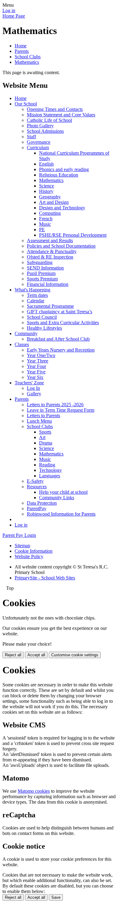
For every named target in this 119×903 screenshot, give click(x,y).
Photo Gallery (40, 125)
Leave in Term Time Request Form (60, 410)
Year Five (36, 371)
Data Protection (42, 503)
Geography (50, 196)
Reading (47, 464)
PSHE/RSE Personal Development (72, 235)
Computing (50, 213)
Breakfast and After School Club (58, 339)
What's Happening (32, 289)
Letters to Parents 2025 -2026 (55, 404)
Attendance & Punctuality (52, 251)
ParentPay (36, 508)
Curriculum (38, 147)
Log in (8, 10)
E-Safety (35, 481)
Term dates (37, 295)
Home (21, 45)
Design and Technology (62, 207)
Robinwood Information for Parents (61, 514)
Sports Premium (42, 278)
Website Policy (29, 556)
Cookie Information (33, 551)
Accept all (36, 655)
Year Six (35, 377)
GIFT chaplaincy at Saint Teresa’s (59, 311)
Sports (45, 431)
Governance (38, 142)
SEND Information (45, 267)
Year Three (37, 360)
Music (45, 224)
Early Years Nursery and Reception (61, 349)
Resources (37, 486)
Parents (22, 51)
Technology (50, 470)
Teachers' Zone (29, 382)
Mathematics (27, 62)
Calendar (35, 300)
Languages (49, 475)
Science (46, 185)
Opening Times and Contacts (55, 109)
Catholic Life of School (49, 120)
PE (42, 229)
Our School (26, 103)
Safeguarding (39, 262)
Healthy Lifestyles (44, 328)
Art (42, 437)
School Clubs (28, 56)
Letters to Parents (43, 415)
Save (55, 897)
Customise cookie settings (74, 655)
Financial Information (47, 284)
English (46, 164)
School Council (42, 317)
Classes (22, 344)
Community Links (56, 497)
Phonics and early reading (64, 169)
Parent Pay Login (19, 535)
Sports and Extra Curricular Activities (63, 322)
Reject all (13, 655)
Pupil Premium (41, 273)
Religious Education (58, 174)
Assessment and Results (50, 240)
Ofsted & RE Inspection (50, 256)
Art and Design (54, 202)
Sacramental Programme (50, 306)
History (46, 191)
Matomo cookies (34, 791)
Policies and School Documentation (61, 246)
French (45, 218)
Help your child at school (63, 492)
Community (26, 333)
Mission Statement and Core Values (61, 114)
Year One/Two (41, 355)
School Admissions (45, 131)
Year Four (36, 366)
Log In (33, 388)
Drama (45, 442)
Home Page (13, 16)
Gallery (34, 393)
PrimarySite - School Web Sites (45, 577)
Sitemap (22, 545)
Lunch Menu (39, 421)
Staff (31, 136)
